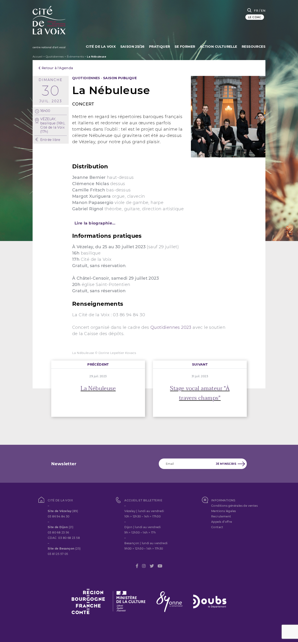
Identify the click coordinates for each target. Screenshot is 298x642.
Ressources (253, 46)
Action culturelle (218, 46)
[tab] (149, 223)
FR (256, 10)
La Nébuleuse (98, 388)
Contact (217, 527)
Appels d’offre (221, 521)
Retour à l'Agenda (57, 68)
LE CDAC (254, 17)
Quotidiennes (55, 56)
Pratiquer (159, 46)
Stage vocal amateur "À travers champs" (200, 393)
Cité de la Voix (101, 46)
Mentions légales (223, 511)
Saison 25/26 (132, 46)
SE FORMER (185, 46)
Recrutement (221, 516)
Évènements (75, 56)
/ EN (262, 10)
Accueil (38, 56)
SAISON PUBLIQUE (120, 78)
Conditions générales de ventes (234, 505)
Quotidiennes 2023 (170, 327)
